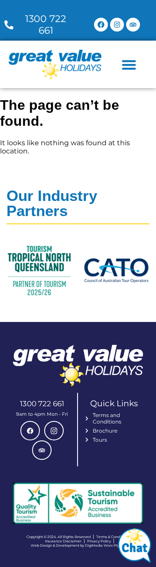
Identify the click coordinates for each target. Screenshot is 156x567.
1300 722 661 (42, 403)
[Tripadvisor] (133, 25)
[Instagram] (117, 25)
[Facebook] (101, 25)
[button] (128, 64)
